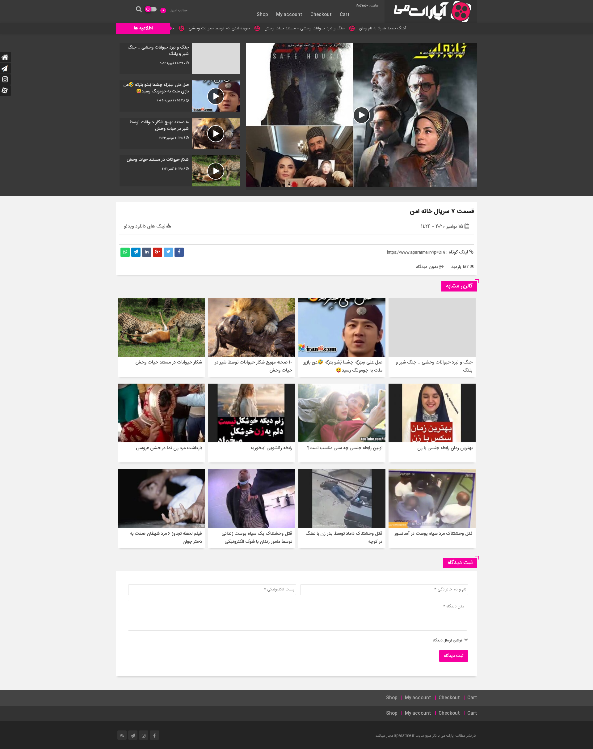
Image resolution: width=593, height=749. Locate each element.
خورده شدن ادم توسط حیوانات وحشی (266, 28)
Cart (345, 15)
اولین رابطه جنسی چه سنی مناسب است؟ (344, 448)
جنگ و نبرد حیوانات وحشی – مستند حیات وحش (351, 28)
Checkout (321, 15)
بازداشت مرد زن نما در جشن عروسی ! (167, 448)
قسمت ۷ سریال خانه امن (442, 211)
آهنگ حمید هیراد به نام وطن (429, 28)
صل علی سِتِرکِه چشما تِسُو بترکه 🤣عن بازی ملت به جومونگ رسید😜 (342, 366)
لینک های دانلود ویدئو (145, 226)
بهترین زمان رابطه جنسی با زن (445, 448)
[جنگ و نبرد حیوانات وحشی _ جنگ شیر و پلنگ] (180, 58)
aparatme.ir (404, 736)
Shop (262, 15)
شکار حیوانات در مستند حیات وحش (168, 362)
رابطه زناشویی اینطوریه (271, 448)
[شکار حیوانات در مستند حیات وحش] (180, 170)
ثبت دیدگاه (453, 656)
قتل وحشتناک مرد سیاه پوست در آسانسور (433, 534)
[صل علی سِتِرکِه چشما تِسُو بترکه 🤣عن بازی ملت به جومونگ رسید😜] (180, 96)
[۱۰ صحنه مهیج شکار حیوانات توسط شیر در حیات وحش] (180, 133)
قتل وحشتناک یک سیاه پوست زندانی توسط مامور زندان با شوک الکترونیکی (256, 538)
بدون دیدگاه (427, 266)
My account (289, 15)
